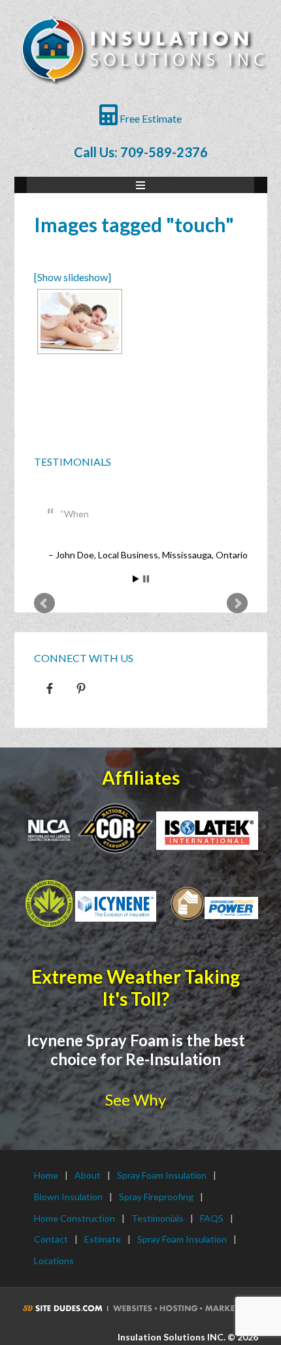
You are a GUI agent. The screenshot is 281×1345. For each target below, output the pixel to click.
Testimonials (72, 461)
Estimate (102, 1239)
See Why (135, 1099)
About (87, 1175)
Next (237, 603)
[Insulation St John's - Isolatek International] (207, 830)
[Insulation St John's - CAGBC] (49, 903)
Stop (146, 578)
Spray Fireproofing (156, 1196)
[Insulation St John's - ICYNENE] (115, 906)
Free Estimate (150, 118)
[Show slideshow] (72, 277)
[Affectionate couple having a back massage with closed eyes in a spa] (80, 321)
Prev (44, 603)
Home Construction (74, 1218)
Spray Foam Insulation (162, 1175)
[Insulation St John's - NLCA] (49, 830)
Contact (51, 1239)
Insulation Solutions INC (142, 58)
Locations (54, 1260)
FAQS (211, 1218)
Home (46, 1175)
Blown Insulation (68, 1196)
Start (136, 578)
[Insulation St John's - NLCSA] (115, 827)
